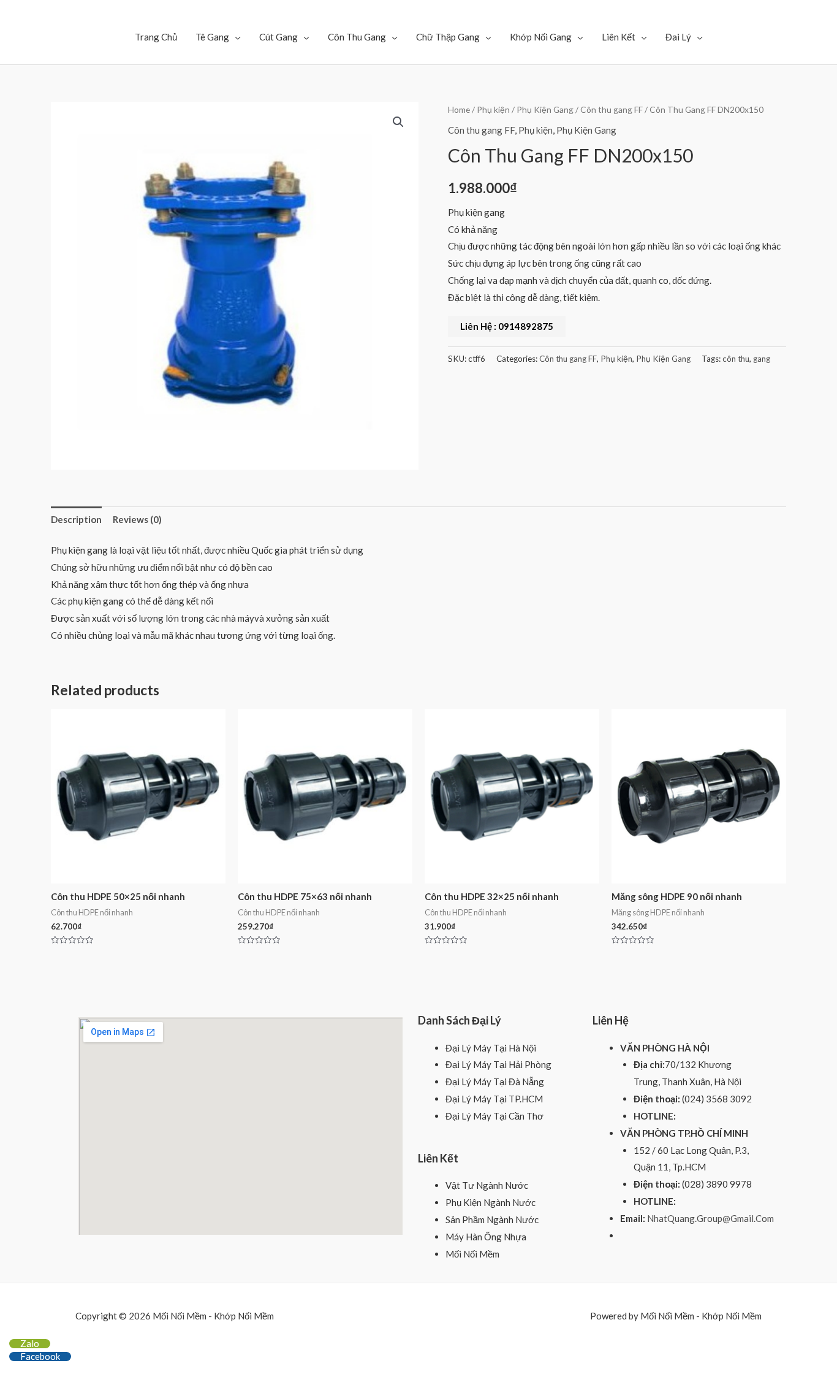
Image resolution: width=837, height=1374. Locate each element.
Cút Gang (278, 36)
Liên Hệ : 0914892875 (506, 326)
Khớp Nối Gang (541, 36)
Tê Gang (212, 36)
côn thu (735, 359)
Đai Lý (678, 36)
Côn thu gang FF (611, 109)
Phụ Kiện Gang (545, 109)
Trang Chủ (156, 36)
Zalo (29, 1343)
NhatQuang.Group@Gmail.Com (710, 1218)
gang (761, 359)
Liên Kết (618, 36)
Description (76, 519)
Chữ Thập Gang (448, 36)
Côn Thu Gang (357, 36)
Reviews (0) (137, 519)
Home (459, 109)
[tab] (76, 519)
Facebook (40, 1356)
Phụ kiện (493, 109)
